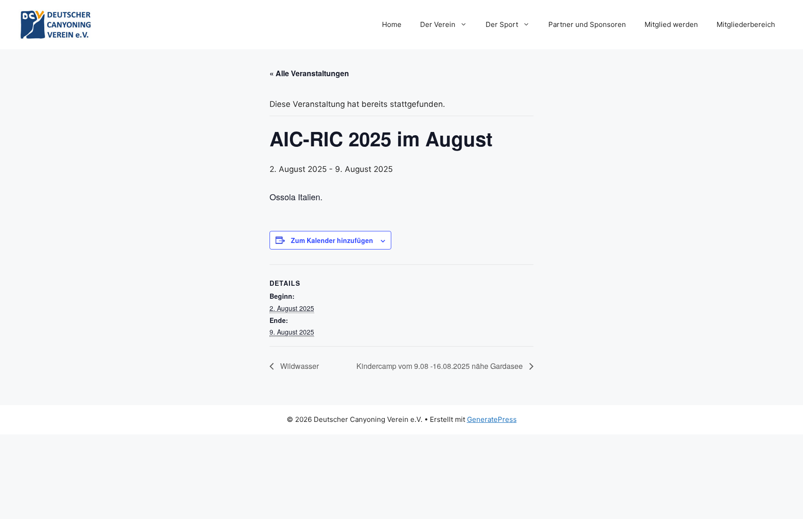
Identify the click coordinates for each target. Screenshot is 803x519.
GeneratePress (492, 419)
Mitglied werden (671, 24)
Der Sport (502, 24)
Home (392, 24)
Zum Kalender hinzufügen (332, 240)
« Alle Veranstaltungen (309, 73)
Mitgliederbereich (746, 24)
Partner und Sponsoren (587, 24)
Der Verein (437, 24)
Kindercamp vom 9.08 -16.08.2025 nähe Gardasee (440, 366)
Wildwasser (298, 366)
